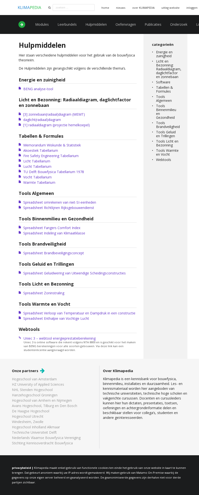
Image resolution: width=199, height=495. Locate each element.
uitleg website (170, 7)
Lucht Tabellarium (37, 166)
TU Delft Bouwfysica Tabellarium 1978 (53, 171)
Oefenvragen (126, 24)
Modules (42, 24)
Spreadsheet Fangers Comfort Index (51, 227)
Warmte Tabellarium (39, 182)
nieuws (120, 7)
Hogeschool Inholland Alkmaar (36, 427)
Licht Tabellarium (36, 161)
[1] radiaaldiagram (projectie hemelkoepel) (56, 125)
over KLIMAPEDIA (143, 7)
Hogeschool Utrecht (27, 416)
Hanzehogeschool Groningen (35, 395)
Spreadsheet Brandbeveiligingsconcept (53, 253)
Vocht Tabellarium (37, 177)
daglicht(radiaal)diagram (42, 119)
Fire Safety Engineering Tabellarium (51, 155)
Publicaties (153, 24)
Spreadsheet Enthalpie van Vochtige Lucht (56, 318)
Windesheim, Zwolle (27, 421)
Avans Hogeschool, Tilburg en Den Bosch (44, 405)
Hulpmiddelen (96, 24)
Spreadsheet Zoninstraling (43, 293)
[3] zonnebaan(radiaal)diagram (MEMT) (54, 114)
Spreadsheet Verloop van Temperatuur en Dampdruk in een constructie (79, 313)
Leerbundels (67, 24)
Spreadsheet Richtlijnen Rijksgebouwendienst (58, 207)
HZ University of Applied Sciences (38, 384)
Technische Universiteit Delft (34, 432)
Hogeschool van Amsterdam (34, 379)
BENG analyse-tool (38, 89)
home (105, 7)
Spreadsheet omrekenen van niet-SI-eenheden (59, 202)
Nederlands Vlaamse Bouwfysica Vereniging (46, 437)
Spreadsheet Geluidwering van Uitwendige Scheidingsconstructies (74, 273)
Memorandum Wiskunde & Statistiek (52, 145)
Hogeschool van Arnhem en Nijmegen (42, 400)
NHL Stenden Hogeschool (32, 389)
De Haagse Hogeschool (30, 411)
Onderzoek (178, 24)
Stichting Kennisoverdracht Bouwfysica (42, 443)
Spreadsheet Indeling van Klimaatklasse (54, 233)
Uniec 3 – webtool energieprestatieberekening (60, 338)
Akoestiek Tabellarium (40, 150)
